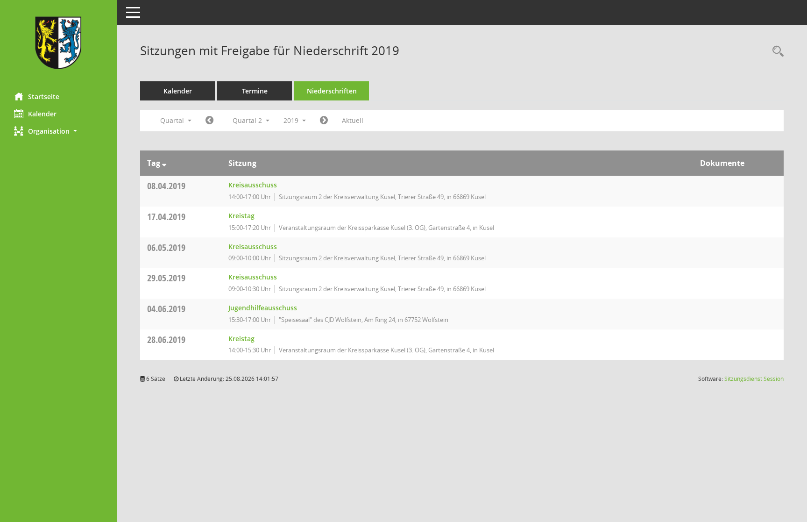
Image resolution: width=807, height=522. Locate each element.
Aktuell (352, 120)
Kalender (42, 113)
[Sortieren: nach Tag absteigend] (164, 163)
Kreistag (241, 215)
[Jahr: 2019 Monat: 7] (324, 120)
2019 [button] (291, 120)
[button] (58, 131)
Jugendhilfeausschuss (262, 307)
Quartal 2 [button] (248, 120)
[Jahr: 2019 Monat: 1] (209, 120)
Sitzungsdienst (754, 379)
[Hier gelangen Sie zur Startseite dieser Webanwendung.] (58, 42)
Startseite (43, 96)
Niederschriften (332, 90)
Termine (255, 90)
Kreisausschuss (252, 184)
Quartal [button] (173, 120)
